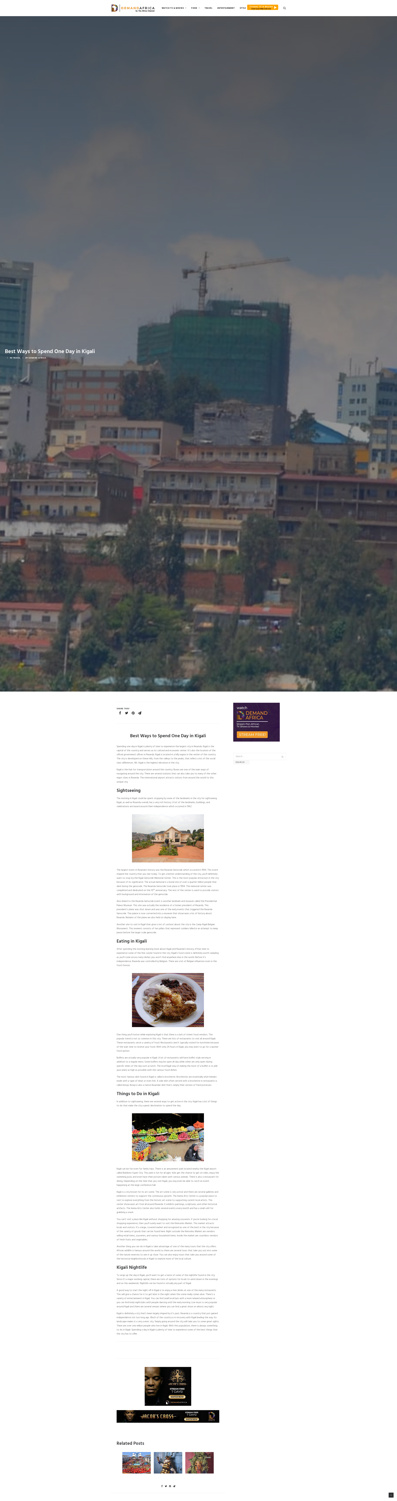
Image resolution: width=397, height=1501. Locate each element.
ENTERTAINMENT (226, 8)
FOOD (194, 8)
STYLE (243, 8)
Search (241, 762)
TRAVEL (208, 8)
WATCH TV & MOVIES (173, 8)
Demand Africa (37, 357)
